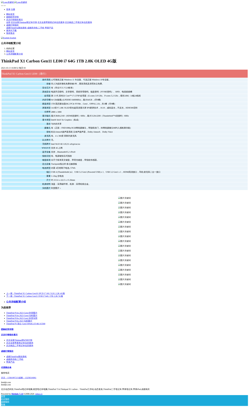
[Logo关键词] (124, 2)
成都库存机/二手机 (14, 359)
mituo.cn (38, 394)
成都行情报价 (7, 351)
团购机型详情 (7, 329)
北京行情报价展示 (9, 335)
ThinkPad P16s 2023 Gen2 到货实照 (21, 318)
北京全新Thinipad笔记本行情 (19, 340)
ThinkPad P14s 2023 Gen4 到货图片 (21, 313)
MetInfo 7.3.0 (17, 394)
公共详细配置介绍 (14, 54)
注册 (13, 9)
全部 (8, 22)
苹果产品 (10, 362)
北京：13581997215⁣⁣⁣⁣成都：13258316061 (18, 378)
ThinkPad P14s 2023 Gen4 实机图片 (21, 315)
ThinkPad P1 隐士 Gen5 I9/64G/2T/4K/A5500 (25, 324)
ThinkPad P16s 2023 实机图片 (19, 321)
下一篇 (34, 296)
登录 (8, 9)
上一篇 (35, 293)
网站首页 (10, 14)
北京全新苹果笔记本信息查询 (19, 343)
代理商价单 (6, 367)
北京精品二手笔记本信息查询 (19, 345)
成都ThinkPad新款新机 (16, 356)
